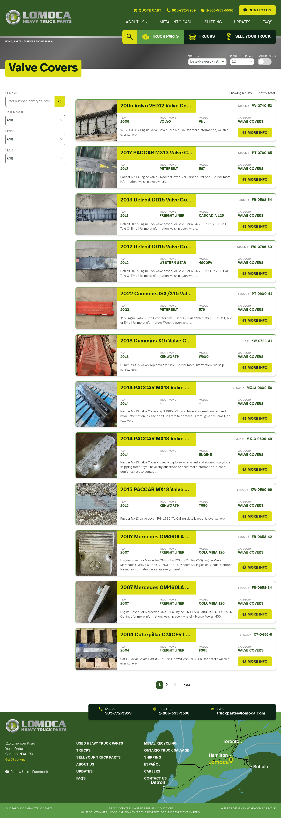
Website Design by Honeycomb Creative (248, 808)
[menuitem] (136, 22)
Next (187, 685)
